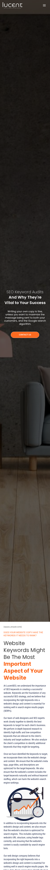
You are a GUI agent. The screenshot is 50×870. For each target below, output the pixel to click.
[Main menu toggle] (44, 5)
